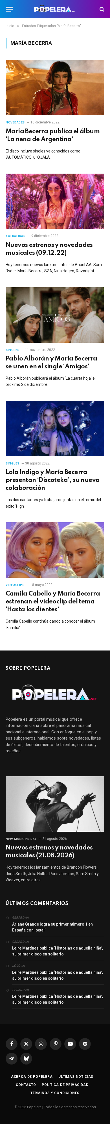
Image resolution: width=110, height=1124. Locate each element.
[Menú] (9, 9)
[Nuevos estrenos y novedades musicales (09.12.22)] (55, 201)
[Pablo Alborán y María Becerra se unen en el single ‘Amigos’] (55, 315)
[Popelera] (55, 9)
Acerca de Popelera (32, 1077)
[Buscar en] (101, 9)
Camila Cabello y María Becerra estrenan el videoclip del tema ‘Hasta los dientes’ (53, 602)
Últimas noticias (75, 1077)
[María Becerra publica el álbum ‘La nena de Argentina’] (55, 87)
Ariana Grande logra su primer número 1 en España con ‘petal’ (52, 927)
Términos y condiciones (55, 1093)
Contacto (26, 1085)
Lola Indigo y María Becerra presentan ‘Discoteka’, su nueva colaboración (53, 480)
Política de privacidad (65, 1085)
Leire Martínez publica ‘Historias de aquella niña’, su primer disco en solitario (57, 951)
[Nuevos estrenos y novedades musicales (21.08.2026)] (55, 804)
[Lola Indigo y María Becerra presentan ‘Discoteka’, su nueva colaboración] (55, 428)
